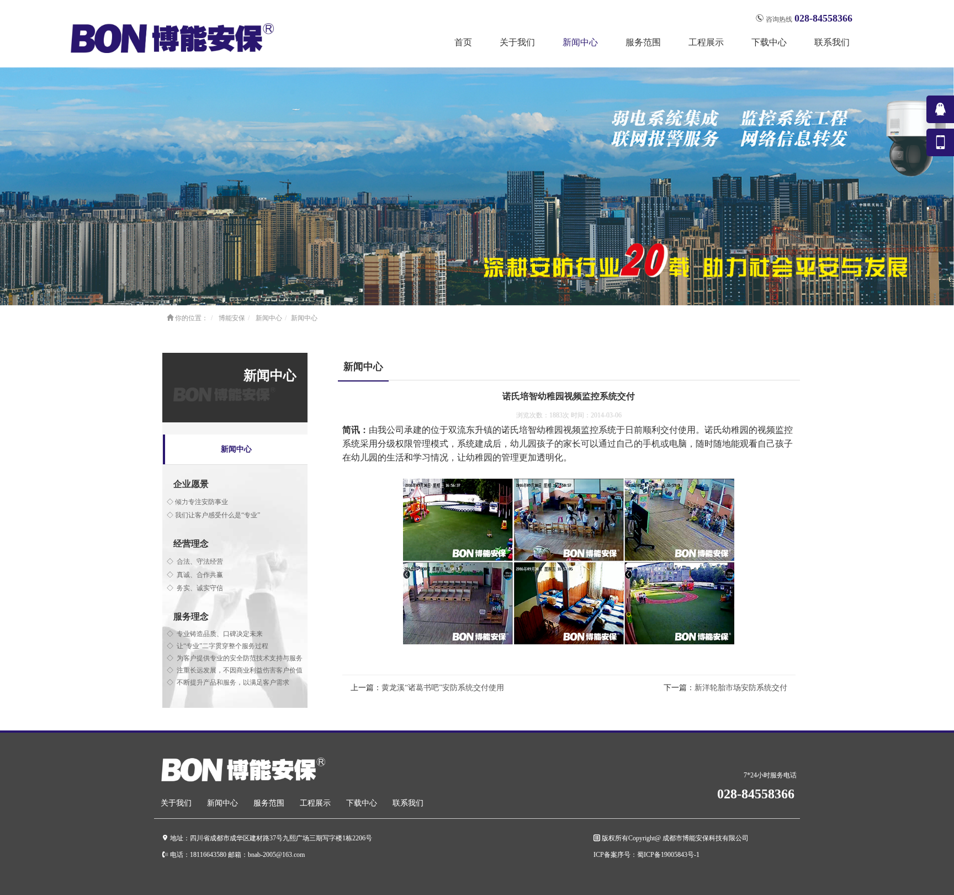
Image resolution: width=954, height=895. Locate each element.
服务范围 (268, 803)
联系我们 (832, 42)
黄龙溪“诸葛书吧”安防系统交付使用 (442, 688)
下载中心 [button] (769, 42)
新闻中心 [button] (580, 42)
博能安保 (232, 318)
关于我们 (176, 803)
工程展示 (315, 803)
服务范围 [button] (643, 42)
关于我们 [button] (517, 42)
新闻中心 (269, 318)
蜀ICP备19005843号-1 (668, 854)
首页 (463, 42)
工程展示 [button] (706, 42)
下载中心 (361, 803)
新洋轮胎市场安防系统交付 (741, 688)
